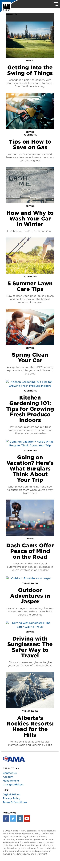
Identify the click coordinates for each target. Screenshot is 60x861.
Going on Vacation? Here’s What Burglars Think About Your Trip (30, 468)
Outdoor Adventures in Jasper (30, 596)
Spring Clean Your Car (30, 357)
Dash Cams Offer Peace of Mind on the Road (30, 551)
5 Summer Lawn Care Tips (30, 286)
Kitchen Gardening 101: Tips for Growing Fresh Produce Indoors (30, 408)
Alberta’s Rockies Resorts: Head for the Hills (30, 726)
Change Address (13, 784)
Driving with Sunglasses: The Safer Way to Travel (30, 647)
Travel (30, 60)
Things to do (30, 583)
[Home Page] (9, 7)
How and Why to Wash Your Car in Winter (30, 218)
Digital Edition (11, 794)
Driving (30, 132)
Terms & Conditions (15, 802)
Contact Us (10, 773)
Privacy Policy (11, 798)
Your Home (30, 135)
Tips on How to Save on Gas (30, 144)
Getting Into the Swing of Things (30, 70)
